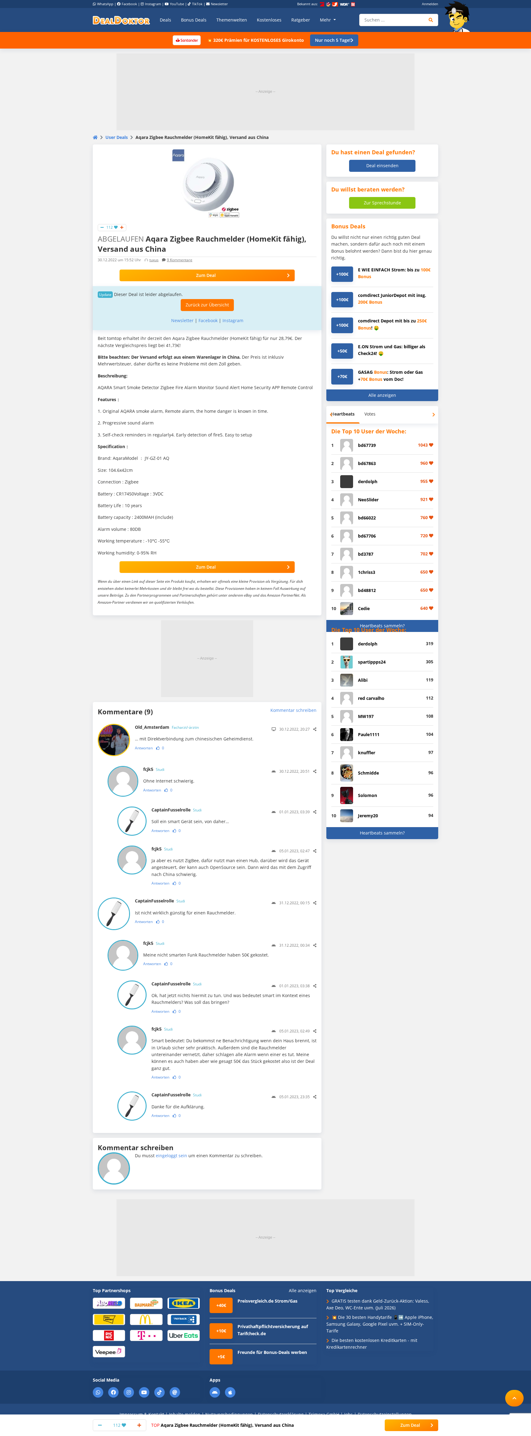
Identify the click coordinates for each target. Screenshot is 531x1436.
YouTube (177, 4)
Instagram (153, 4)
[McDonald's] (146, 1319)
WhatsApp (105, 4)
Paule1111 (369, 734)
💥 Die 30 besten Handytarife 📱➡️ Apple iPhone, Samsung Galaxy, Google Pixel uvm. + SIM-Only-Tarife (379, 1324)
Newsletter (219, 4)
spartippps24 (372, 662)
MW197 (366, 716)
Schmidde (368, 773)
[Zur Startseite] (459, 16)
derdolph (367, 481)
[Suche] (431, 20)
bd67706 (367, 536)
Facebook (129, 4)
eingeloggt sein (171, 1155)
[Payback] (183, 1319)
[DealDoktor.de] (121, 20)
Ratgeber (300, 20)
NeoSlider (368, 500)
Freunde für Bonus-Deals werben (272, 1352)
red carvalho (371, 698)
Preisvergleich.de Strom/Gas (267, 1301)
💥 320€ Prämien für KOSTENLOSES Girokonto (255, 40)
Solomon (367, 795)
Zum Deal (206, 275)
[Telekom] (146, 1335)
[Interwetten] (109, 1319)
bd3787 (365, 554)
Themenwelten (231, 20)
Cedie (364, 608)
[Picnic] (109, 1335)
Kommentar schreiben (293, 710)
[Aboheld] (109, 1302)
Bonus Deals (193, 20)
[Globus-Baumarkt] (146, 1302)
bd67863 (367, 463)
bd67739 (367, 445)
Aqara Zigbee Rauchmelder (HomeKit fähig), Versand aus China (222, 1425)
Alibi (363, 680)
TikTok (197, 4)
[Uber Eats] (183, 1335)
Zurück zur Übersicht (207, 305)
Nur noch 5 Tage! (333, 40)
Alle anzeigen (382, 395)
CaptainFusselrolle (176, 810)
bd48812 (367, 590)
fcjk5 (153, 769)
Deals (165, 20)
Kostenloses (269, 20)
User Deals (116, 137)
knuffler (366, 752)
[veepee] (109, 1351)
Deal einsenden (382, 165)
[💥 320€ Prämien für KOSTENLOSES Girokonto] (186, 39)
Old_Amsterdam (167, 727)
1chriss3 (366, 572)
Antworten (144, 748)
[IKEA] (183, 1302)
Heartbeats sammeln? (382, 626)
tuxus (154, 259)
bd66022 (367, 518)
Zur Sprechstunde (382, 203)
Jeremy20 (368, 816)
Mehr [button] (326, 20)
